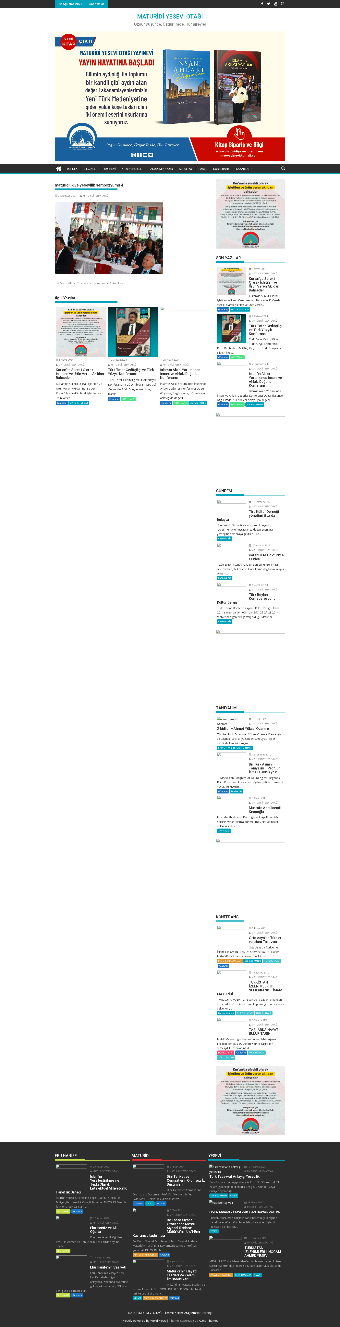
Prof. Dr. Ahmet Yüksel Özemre (235, 747)
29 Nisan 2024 (119, 359)
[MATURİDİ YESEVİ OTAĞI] (59, 168)
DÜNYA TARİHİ (225, 1052)
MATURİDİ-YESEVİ (79, 402)
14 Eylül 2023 (258, 928)
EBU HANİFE (63, 1211)
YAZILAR (223, 965)
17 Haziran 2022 (102, 1257)
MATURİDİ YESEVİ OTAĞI (170, 16)
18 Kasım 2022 (101, 1218)
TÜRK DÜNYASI (272, 960)
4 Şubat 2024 (177, 1261)
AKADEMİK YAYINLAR (221, 1274)
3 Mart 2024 (176, 1210)
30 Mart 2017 (259, 798)
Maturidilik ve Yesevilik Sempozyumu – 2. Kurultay (91, 283)
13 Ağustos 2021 (256, 1166)
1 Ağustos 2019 (260, 972)
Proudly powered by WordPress (144, 1320)
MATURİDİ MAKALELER (229, 960)
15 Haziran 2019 (256, 1238)
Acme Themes (208, 1320)
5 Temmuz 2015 (260, 502)
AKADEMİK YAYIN (161, 169)
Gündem (62, 402)
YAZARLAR (243, 169)
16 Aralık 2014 (259, 585)
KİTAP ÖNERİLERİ (133, 169)
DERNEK (72, 169)
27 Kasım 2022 (101, 1166)
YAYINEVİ (109, 169)
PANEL (203, 169)
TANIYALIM (236, 791)
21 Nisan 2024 (171, 359)
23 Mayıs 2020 (255, 1202)
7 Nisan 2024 (176, 1166)
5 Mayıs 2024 (65, 359)
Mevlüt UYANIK (226, 1013)
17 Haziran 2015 (260, 545)
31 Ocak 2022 (259, 719)
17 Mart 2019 (259, 1020)
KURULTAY (185, 169)
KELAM (149, 1203)
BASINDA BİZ (224, 538)
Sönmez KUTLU (198, 402)
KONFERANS (221, 169)
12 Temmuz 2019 (261, 754)
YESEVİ (233, 1195)
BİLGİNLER (90, 169)
